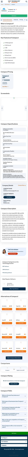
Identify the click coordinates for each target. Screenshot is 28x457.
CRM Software (5, 269)
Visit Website (9, 197)
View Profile (7, 337)
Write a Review (12, 11)
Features (16, 19)
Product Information (7, 19)
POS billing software (7, 272)
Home (2, 4)
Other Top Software (14, 288)
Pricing (21, 19)
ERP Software (7, 4)
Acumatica (9, 283)
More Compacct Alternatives (14, 357)
